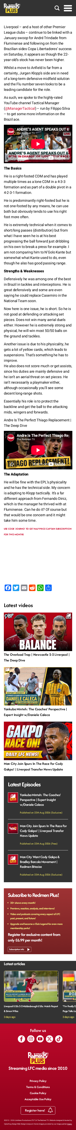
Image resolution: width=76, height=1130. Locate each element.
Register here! (35, 1110)
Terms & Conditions (38, 1087)
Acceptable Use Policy (38, 1099)
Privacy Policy (38, 1081)
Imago (69, 1124)
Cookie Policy (38, 1093)
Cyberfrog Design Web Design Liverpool (18, 1124)
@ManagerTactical (20, 108)
